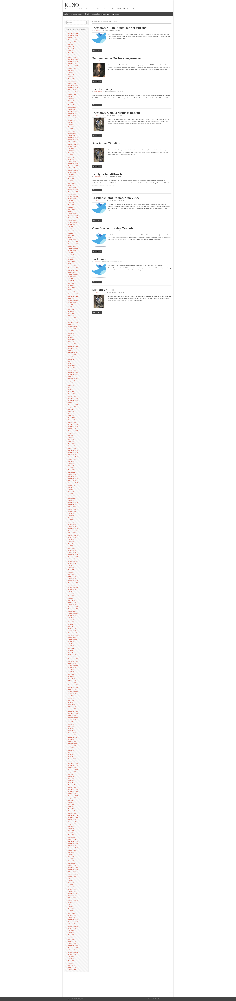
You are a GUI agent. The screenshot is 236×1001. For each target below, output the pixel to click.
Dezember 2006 (73, 502)
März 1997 (71, 756)
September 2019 (73, 170)
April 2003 (71, 598)
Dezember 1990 (73, 919)
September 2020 (73, 144)
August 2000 (72, 667)
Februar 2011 (72, 394)
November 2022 (73, 87)
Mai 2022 (71, 100)
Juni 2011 (71, 385)
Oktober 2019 (72, 168)
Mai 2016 (71, 257)
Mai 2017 (71, 231)
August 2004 (72, 563)
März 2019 (71, 183)
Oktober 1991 (72, 898)
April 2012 (71, 363)
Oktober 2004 (72, 559)
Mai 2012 (71, 361)
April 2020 (71, 155)
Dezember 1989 (73, 945)
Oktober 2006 (72, 507)
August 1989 (72, 954)
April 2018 (71, 207)
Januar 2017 (72, 239)
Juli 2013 (71, 331)
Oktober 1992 (72, 872)
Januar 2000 (72, 683)
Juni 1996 (71, 776)
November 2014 (73, 296)
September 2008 (73, 457)
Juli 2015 (71, 278)
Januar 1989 (72, 969)
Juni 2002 (71, 619)
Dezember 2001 (73, 633)
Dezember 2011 (73, 372)
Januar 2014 (72, 318)
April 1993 (71, 858)
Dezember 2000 (73, 659)
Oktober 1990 (72, 924)
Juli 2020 (71, 148)
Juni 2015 (71, 281)
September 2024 (73, 40)
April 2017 (71, 233)
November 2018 (73, 192)
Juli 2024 (71, 44)
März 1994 (71, 835)
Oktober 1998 (72, 715)
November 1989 (73, 948)
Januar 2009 (72, 448)
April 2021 (71, 129)
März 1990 (71, 939)
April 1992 (71, 885)
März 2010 (71, 417)
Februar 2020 (72, 159)
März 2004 (71, 574)
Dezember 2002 (73, 607)
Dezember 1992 (73, 867)
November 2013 (73, 322)
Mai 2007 (71, 491)
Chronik (86, 14)
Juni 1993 (71, 854)
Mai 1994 (71, 830)
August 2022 (72, 94)
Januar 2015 (72, 292)
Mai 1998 (71, 726)
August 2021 (72, 120)
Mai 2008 (71, 465)
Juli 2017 (71, 226)
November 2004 (73, 557)
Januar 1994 (72, 839)
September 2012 (73, 352)
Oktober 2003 (72, 585)
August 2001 (72, 641)
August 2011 (72, 381)
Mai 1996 (71, 778)
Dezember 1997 (73, 737)
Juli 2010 (71, 409)
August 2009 (72, 433)
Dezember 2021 (73, 111)
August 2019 (72, 172)
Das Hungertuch (76, 14)
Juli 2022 (71, 96)
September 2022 (73, 92)
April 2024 (71, 50)
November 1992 (73, 869)
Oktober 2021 (72, 116)
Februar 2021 (72, 133)
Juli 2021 (71, 122)
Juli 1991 (71, 904)
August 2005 (72, 537)
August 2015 (72, 276)
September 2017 (73, 222)
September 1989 (73, 952)
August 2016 (72, 250)
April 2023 (71, 76)
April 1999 (71, 702)
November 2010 (73, 400)
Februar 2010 (72, 420)
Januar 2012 (72, 370)
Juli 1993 (71, 852)
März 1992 (71, 887)
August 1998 (72, 719)
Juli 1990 (71, 930)
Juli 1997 (71, 748)
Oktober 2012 (72, 350)
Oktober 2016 (72, 246)
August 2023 (72, 68)
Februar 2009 (72, 446)
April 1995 (71, 806)
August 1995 (72, 798)
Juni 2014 (71, 307)
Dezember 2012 (73, 346)
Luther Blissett (97, 30)
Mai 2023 (71, 74)
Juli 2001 (71, 643)
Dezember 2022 (73, 85)
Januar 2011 (72, 396)
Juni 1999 (71, 698)
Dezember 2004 (73, 554)
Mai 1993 (71, 856)
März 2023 (71, 79)
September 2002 (73, 613)
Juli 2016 (71, 252)
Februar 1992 (72, 889)
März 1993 (71, 861)
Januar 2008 (72, 474)
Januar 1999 (72, 709)
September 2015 (73, 274)
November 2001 (73, 635)
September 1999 (73, 691)
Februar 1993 (72, 863)
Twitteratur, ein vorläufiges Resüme (116, 112)
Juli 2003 (71, 591)
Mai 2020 (71, 152)
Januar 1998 (72, 735)
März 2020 (71, 157)
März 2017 (71, 235)
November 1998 (73, 713)
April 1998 (71, 728)
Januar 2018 (72, 213)
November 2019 (73, 166)
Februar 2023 (72, 81)
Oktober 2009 (72, 428)
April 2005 (71, 546)
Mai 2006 (71, 517)
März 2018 (71, 209)
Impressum (115, 14)
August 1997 (72, 746)
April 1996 (71, 780)
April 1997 (71, 754)
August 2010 (72, 407)
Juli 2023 (71, 70)
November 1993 (73, 843)
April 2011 (71, 389)
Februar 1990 (72, 941)
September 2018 (73, 196)
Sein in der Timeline (106, 143)
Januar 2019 (72, 187)
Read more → (97, 50)
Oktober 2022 (72, 89)
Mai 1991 (71, 909)
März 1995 (71, 809)
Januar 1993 (72, 865)
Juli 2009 (71, 435)
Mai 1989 (71, 961)
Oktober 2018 (72, 194)
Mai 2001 (71, 648)
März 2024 (71, 53)
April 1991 (71, 911)
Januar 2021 (72, 135)
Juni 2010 (71, 411)
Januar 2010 (72, 422)
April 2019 (71, 181)
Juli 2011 (70, 383)
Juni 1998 (71, 724)
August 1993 (72, 850)
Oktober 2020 (72, 142)
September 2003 (73, 587)
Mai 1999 (71, 700)
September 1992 (73, 874)
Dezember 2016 (73, 242)
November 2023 (73, 61)
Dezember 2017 (73, 215)
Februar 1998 (72, 733)
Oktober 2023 (72, 63)
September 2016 (73, 248)
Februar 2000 (72, 680)
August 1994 (72, 824)
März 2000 (71, 678)
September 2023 (73, 66)
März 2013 (71, 339)
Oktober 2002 (72, 611)
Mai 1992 (71, 882)
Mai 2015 (71, 283)
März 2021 (71, 131)
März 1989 (71, 965)
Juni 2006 (71, 515)
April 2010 (71, 415)
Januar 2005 (72, 552)
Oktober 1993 (72, 845)
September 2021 (73, 118)
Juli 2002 (71, 617)
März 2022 (71, 105)
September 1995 (73, 795)
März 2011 (71, 391)
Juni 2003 (71, 593)
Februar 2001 (72, 654)
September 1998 (73, 717)
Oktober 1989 (72, 950)
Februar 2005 (72, 550)
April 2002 (71, 624)
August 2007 (72, 485)
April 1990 (71, 937)
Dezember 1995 (73, 789)
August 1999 (72, 693)
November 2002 (73, 609)
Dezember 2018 (73, 189)
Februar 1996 (72, 785)
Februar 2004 (72, 576)
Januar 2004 (72, 578)
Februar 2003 (72, 602)
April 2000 (71, 676)
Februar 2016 (72, 263)
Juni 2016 (71, 255)
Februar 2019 (72, 185)
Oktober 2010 (72, 402)
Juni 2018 (71, 202)
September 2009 (73, 431)
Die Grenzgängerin (104, 89)
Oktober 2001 (72, 637)
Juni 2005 (71, 541)
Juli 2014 (71, 305)
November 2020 (73, 139)
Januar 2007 (72, 500)
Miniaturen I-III (103, 289)
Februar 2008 (72, 472)
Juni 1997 (71, 750)
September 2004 (73, 561)
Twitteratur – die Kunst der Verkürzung (119, 27)
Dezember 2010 (73, 398)
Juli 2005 (71, 539)
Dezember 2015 (73, 268)
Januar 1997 (72, 761)
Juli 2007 (71, 487)
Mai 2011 (71, 387)
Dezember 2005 (73, 528)
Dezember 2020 (73, 137)
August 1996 (72, 772)
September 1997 (73, 743)
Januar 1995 (72, 813)
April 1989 (71, 963)
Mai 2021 (71, 126)
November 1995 (73, 791)
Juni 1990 (71, 932)
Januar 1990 (72, 943)
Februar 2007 (72, 498)
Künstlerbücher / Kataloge (100, 14)
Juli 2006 (71, 513)
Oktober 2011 (72, 376)
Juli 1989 (71, 956)
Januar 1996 (72, 787)
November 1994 (73, 817)
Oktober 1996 (72, 767)
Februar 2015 (72, 289)
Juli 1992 (71, 878)
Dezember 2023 (73, 59)
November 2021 (73, 113)
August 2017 (72, 224)
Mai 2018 (71, 205)
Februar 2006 (72, 524)
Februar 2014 (72, 315)
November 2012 (73, 348)
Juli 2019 (71, 174)
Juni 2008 (71, 463)
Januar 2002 (72, 630)
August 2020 (72, 146)
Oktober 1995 (72, 793)
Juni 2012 (71, 359)
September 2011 (73, 378)
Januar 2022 (72, 109)
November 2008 (73, 452)
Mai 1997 (71, 752)
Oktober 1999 (72, 689)
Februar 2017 (72, 237)
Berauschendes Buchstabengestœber (116, 58)
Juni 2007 (71, 489)
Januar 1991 (72, 917)
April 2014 (71, 311)
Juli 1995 (71, 800)
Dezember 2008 (73, 450)
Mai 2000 (71, 674)
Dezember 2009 (73, 424)
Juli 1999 (71, 696)
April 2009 (71, 441)
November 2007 (73, 478)
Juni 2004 (71, 567)
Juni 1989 (71, 958)
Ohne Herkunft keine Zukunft (112, 228)
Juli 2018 (71, 200)
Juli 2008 (71, 461)
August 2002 (72, 615)
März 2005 (71, 548)
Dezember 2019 (73, 163)
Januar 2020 (72, 161)
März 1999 (71, 704)
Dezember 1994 (73, 815)
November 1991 (73, 895)
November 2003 (73, 583)
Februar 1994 (72, 837)
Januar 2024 (72, 57)
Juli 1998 (71, 722)
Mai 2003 (71, 596)
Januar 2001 (72, 656)
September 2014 (73, 300)
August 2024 (72, 42)
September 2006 (73, 509)
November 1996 (73, 765)
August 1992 (72, 876)
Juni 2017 (71, 229)
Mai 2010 (71, 413)
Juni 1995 (71, 802)
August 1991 (72, 902)
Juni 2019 (71, 176)
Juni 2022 (71, 98)
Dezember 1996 (73, 763)
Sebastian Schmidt (98, 61)
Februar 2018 (72, 211)
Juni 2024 (71, 46)
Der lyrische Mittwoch (107, 174)
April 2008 (71, 468)
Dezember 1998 (73, 711)
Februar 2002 (72, 628)
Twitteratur (100, 259)
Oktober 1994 (72, 819)
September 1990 (73, 926)
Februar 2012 (72, 368)
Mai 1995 (71, 804)
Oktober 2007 (72, 480)
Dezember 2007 (73, 476)
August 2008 (72, 459)
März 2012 (71, 365)
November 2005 (73, 530)
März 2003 (71, 600)
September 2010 (73, 405)
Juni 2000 (71, 672)
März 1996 (71, 782)
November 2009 (73, 426)
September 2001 (73, 639)
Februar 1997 (72, 759)
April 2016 (71, 259)
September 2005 (73, 535)
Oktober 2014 (72, 298)
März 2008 (71, 470)
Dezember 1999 (73, 685)
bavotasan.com (167, 999)
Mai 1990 (71, 935)
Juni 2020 (71, 150)
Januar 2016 (72, 265)
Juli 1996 (71, 774)
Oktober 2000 (72, 663)
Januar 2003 (72, 604)
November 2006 (73, 504)
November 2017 (73, 218)
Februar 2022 (72, 107)
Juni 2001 (71, 646)
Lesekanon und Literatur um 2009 (115, 197)
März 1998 (71, 730)
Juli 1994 (71, 826)
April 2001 (71, 650)
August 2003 (72, 589)
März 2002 (71, 626)
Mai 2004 (71, 570)
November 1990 (73, 921)
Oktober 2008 (72, 454)
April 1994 (71, 832)
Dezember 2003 (73, 580)
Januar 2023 (72, 83)
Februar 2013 (72, 341)
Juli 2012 (71, 357)
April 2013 (71, 337)
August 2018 (72, 198)
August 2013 (72, 328)
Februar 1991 (72, 915)
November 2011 (73, 374)
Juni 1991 (71, 906)
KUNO (72, 5)
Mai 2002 (71, 622)
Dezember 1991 (73, 893)
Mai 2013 (71, 335)
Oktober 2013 (72, 324)
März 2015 (71, 287)
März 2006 (71, 522)
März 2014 (71, 313)
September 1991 (73, 900)
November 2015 (73, 270)
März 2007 (71, 496)
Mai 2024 (71, 48)
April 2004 (71, 572)
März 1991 (71, 913)
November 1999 (73, 687)
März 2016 (71, 261)
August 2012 (72, 354)
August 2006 (72, 511)
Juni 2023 (71, 72)
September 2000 (73, 665)
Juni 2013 (71, 333)
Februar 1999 (72, 706)
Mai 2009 (71, 439)
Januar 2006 (72, 526)
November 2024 (73, 35)
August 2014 (72, 302)
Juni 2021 (71, 124)
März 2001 (71, 652)
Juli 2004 (71, 565)
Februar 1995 (72, 811)
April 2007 (71, 494)
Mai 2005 (71, 544)
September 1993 (73, 848)
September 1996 (73, 769)
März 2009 (71, 444)
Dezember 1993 (73, 841)
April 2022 (71, 103)
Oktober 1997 (72, 741)
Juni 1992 (71, 880)
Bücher (66, 14)
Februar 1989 (72, 967)
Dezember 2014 (73, 294)
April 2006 (71, 520)
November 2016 (73, 244)
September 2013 (73, 326)
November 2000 (73, 661)
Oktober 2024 (72, 37)
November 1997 (73, 739)
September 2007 (73, 483)
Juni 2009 (71, 437)
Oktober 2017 (72, 220)
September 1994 (73, 822)
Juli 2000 (71, 670)
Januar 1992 (72, 891)
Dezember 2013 (73, 320)
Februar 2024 (72, 55)
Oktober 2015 (72, 272)
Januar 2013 (72, 344)
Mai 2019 (71, 179)
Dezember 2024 (73, 33)
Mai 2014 (71, 309)
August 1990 (72, 928)
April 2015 (71, 285)
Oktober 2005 (72, 533)
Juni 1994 (71, 828)
